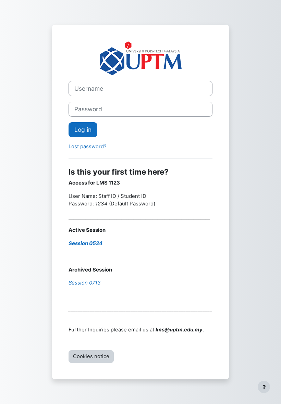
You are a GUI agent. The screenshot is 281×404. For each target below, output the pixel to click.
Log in (82, 129)
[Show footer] (264, 387)
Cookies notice (91, 356)
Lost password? (88, 146)
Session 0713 (84, 283)
